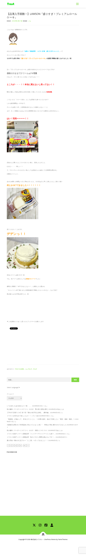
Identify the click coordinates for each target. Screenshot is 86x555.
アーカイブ (10, 394)
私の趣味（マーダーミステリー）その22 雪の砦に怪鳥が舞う (27, 409)
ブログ (35, 369)
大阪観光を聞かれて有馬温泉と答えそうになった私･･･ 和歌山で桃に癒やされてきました (36, 425)
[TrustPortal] (51, 525)
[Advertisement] (43, 346)
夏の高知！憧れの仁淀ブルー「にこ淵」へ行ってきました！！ (27, 440)
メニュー (77, 4)
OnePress (47, 539)
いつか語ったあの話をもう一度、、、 (19, 406)
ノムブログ (28, 369)
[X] (34, 525)
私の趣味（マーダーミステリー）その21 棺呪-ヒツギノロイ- (27, 430)
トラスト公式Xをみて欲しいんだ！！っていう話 (22, 416)
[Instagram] (40, 525)
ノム (29, 21)
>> (28, 445)
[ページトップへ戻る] (43, 534)
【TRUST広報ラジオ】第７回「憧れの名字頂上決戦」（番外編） (28, 412)
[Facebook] (46, 525)
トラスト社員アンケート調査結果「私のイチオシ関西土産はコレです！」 (31, 437)
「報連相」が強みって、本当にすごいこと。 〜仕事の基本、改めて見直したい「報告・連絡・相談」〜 (41, 419)
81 (24, 445)
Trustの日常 (19, 369)
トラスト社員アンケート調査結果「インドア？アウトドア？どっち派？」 (31, 434)
